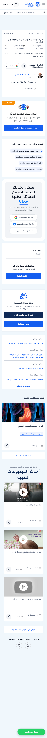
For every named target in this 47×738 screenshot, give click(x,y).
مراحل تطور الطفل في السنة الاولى (26, 552)
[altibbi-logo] (32, 4)
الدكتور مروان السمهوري (25, 74)
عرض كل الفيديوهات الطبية (23, 629)
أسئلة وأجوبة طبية (33, 13)
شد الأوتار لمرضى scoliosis (31, 163)
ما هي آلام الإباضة (33, 505)
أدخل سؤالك (23, 324)
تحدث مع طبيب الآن (23, 315)
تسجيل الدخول (7, 4)
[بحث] (16, 4)
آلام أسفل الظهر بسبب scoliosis (24, 151)
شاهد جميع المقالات (23, 455)
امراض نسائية (21, 13)
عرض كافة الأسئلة (23, 386)
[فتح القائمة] (43, 4)
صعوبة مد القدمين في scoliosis (29, 157)
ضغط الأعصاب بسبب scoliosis (29, 169)
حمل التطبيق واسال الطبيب (25, 128)
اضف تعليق (22, 276)
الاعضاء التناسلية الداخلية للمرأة (27, 599)
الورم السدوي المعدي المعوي (30, 426)
